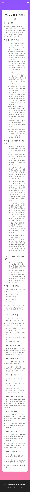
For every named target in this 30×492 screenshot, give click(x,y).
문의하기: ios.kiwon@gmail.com (15, 487)
